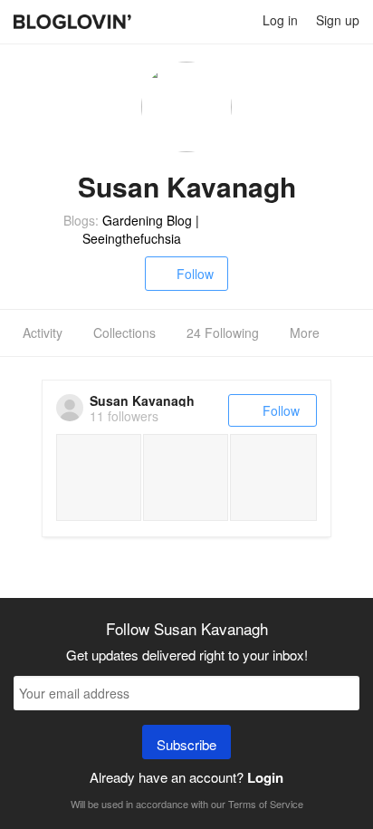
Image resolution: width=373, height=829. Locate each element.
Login (265, 777)
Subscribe (186, 744)
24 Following (222, 332)
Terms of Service (265, 803)
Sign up (337, 20)
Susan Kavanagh (142, 400)
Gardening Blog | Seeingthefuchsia (141, 229)
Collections (124, 332)
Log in (280, 20)
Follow (195, 274)
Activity (42, 332)
